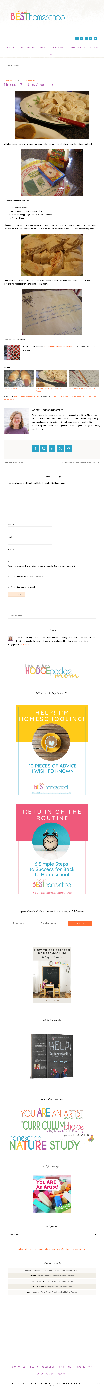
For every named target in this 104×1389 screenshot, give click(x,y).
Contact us (18, 1367)
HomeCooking (10, 81)
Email (11, 537)
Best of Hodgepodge (42, 1367)
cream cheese (75, 397)
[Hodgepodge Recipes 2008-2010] (84, 378)
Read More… (25, 645)
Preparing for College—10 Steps (59, 1281)
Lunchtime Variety (11, 388)
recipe (6, 399)
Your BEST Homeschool (38, 13)
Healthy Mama (84, 1367)
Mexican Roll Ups (89, 397)
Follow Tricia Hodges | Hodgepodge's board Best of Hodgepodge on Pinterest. (52, 1249)
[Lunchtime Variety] (19, 378)
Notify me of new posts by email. (21, 587)
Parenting (65, 1367)
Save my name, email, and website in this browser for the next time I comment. (41, 566)
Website (11, 550)
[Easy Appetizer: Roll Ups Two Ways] (51, 378)
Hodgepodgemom (32, 1270)
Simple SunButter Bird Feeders (60, 1287)
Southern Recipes (28, 81)
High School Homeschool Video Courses (61, 1270)
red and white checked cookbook (58, 346)
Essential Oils (45, 1374)
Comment (12, 490)
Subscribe (80, 923)
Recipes (62, 1374)
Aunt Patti (64, 397)
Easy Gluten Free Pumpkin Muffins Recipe (59, 1292)
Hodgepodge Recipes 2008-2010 (83, 388)
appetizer (56, 397)
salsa (12, 399)
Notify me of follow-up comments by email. (26, 577)
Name (11, 525)
